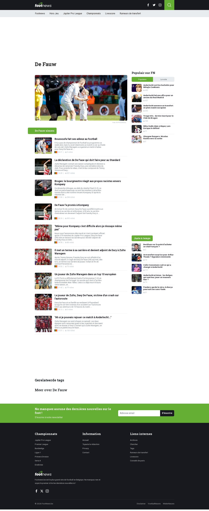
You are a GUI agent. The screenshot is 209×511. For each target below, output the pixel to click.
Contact (85, 452)
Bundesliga (39, 448)
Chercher (134, 444)
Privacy (85, 448)
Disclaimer (141, 503)
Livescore (110, 13)
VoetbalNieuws (154, 503)
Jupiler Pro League (72, 13)
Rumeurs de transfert (130, 13)
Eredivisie (39, 465)
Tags (132, 448)
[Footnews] (69, 473)
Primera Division (42, 456)
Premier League (41, 444)
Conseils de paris (137, 460)
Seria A (38, 460)
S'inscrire (167, 413)
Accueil (85, 440)
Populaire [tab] (142, 79)
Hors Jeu (54, 13)
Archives (133, 440)
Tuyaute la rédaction (90, 444)
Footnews (40, 13)
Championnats (94, 13)
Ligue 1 (38, 452)
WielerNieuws (168, 503)
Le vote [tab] (164, 79)
